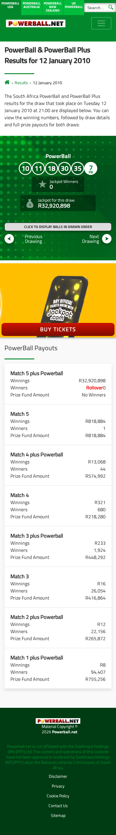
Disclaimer (58, 776)
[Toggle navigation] (101, 23)
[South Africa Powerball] (35, 23)
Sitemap (58, 815)
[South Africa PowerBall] (7, 82)
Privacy (58, 786)
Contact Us (58, 805)
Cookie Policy (58, 796)
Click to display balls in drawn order (58, 227)
